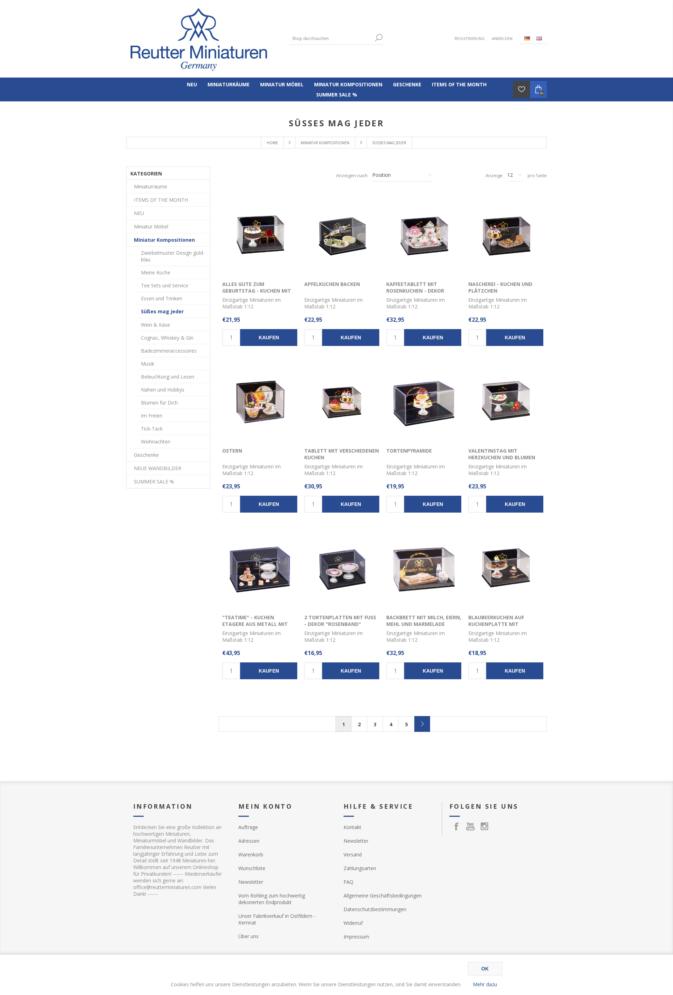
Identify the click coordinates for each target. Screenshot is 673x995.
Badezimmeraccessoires (169, 350)
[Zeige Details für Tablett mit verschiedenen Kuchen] (341, 402)
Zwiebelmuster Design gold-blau (173, 256)
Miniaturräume (150, 186)
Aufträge (248, 827)
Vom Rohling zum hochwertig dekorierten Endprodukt (271, 899)
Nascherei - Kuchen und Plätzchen (500, 287)
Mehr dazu (485, 984)
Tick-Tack (152, 428)
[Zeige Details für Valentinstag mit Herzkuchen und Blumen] (505, 402)
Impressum (356, 936)
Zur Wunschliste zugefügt (270, 236)
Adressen (248, 840)
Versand (353, 854)
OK (485, 968)
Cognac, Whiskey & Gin (167, 337)
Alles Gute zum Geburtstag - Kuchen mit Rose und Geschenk (256, 291)
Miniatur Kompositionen (164, 239)
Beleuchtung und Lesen (167, 376)
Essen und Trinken (161, 298)
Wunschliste (251, 868)
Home (272, 142)
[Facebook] (456, 826)
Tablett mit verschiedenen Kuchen (341, 454)
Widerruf (353, 923)
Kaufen (269, 337)
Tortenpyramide (409, 450)
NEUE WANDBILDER (157, 468)
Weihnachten (155, 441)
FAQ (348, 882)
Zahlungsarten (360, 868)
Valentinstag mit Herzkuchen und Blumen (501, 454)
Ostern (232, 450)
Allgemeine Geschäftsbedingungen (383, 895)
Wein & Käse (155, 324)
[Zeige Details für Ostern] (259, 402)
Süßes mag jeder (162, 311)
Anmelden (502, 38)
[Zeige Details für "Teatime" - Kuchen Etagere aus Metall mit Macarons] (259, 569)
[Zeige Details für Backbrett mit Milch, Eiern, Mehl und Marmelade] (423, 569)
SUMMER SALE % (154, 481)
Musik (147, 363)
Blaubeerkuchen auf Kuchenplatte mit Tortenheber (496, 624)
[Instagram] (484, 826)
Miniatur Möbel (151, 226)
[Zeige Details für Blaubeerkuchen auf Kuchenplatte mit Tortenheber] (505, 569)
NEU (139, 213)
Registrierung (470, 38)
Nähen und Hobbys (162, 389)
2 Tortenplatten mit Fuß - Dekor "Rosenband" (340, 620)
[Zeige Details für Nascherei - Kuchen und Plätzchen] (505, 236)
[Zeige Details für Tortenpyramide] (423, 402)
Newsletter (250, 882)
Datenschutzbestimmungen (375, 909)
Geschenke (146, 455)
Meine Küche (155, 272)
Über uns (248, 936)
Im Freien (151, 415)
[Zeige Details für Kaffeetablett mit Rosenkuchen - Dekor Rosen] (423, 236)
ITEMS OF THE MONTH (161, 199)
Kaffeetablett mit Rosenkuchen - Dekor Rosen (415, 291)
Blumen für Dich (159, 402)
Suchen (378, 38)
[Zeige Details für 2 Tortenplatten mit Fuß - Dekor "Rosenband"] (341, 569)
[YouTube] (470, 826)
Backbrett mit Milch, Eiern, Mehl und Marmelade (423, 620)
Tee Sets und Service (164, 285)
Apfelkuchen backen (332, 284)
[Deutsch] (527, 38)
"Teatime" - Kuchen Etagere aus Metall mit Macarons (255, 624)
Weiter (422, 724)
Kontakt (352, 827)
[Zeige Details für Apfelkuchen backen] (341, 236)
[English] (539, 38)
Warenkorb (250, 854)
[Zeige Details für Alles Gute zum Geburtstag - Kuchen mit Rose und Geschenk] (259, 236)
